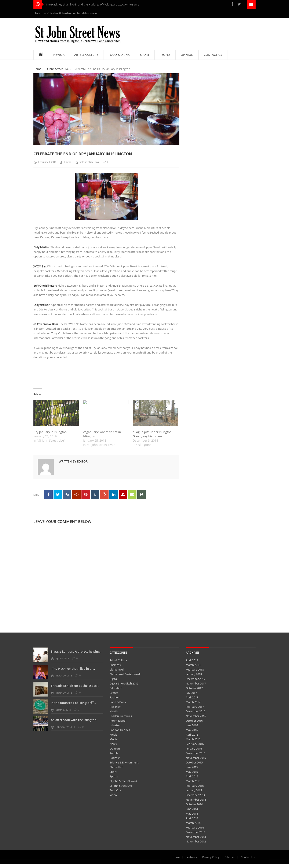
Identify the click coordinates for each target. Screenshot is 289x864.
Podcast (115, 749)
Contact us (248, 848)
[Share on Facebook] (48, 486)
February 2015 (195, 777)
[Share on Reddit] (76, 486)
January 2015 (194, 781)
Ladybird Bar (41, 296)
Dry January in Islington (50, 423)
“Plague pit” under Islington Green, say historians (152, 425)
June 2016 (192, 716)
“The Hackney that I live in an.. (73, 660)
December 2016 (195, 702)
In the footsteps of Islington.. (73, 694)
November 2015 (196, 749)
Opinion (115, 740)
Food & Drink (118, 693)
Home (37, 60)
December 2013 (195, 823)
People (114, 744)
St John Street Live (57, 60)
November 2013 (196, 828)
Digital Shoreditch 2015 (124, 674)
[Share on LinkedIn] (113, 486)
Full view (171, 136)
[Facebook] (232, 4)
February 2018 (195, 661)
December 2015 (195, 744)
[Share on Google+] (104, 486)
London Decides (120, 721)
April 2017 (192, 688)
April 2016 (192, 726)
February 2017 (195, 698)
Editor (67, 153)
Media (113, 726)
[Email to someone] (132, 486)
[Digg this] (67, 486)
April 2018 (192, 651)
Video (113, 786)
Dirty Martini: (41, 238)
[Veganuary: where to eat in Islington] (105, 404)
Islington (115, 716)
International (118, 712)
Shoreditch (116, 758)
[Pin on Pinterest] (85, 486)
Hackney (115, 698)
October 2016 (194, 712)
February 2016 (195, 735)
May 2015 (192, 763)
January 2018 (194, 665)
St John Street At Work (124, 772)
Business (115, 656)
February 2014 (195, 818)
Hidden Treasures (121, 707)
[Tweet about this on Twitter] (58, 486)
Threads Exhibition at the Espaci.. (75, 677)
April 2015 (192, 767)
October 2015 (194, 753)
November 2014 (196, 791)
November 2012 (196, 832)
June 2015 (192, 758)
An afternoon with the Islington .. (75, 711)
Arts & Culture (118, 651)
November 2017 (196, 674)
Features (191, 848)
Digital (113, 670)
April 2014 (192, 809)
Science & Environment (124, 753)
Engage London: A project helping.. (76, 643)
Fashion (115, 688)
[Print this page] (141, 486)
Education (116, 679)
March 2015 (193, 772)
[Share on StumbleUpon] (123, 486)
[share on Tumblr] (95, 486)
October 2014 (194, 795)
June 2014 (192, 800)
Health (114, 702)
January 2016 (194, 740)
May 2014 (192, 805)
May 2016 (192, 721)
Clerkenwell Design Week (125, 665)
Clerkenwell (117, 661)
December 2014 (195, 786)
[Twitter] (239, 4)
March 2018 (193, 656)
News (113, 735)
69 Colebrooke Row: (45, 315)
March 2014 (193, 814)
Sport (113, 763)
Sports (114, 767)
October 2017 (194, 679)
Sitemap (230, 848)
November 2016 (196, 707)
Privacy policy (210, 848)
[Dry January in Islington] (56, 404)
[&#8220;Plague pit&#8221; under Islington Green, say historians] (155, 404)
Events (114, 684)
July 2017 (191, 684)
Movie (113, 730)
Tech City (115, 781)
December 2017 (195, 670)
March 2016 (193, 730)
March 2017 (193, 693)
